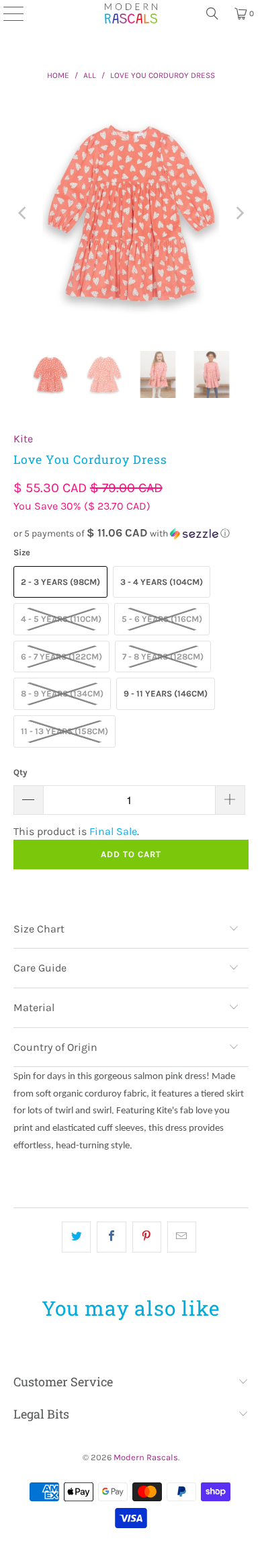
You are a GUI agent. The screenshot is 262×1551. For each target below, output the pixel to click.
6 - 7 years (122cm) (61, 656)
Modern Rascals (146, 1457)
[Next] (238, 213)
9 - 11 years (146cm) (166, 693)
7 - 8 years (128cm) (163, 656)
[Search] (212, 13)
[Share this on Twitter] (76, 1237)
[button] (131, 533)
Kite (23, 438)
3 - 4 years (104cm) (161, 582)
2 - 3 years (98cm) (60, 582)
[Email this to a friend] (181, 1237)
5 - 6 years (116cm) (162, 619)
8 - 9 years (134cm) (62, 693)
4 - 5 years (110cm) (61, 619)
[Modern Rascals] (131, 13)
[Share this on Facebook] (111, 1237)
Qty (20, 772)
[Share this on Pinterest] (146, 1237)
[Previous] (23, 213)
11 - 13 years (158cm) (64, 731)
